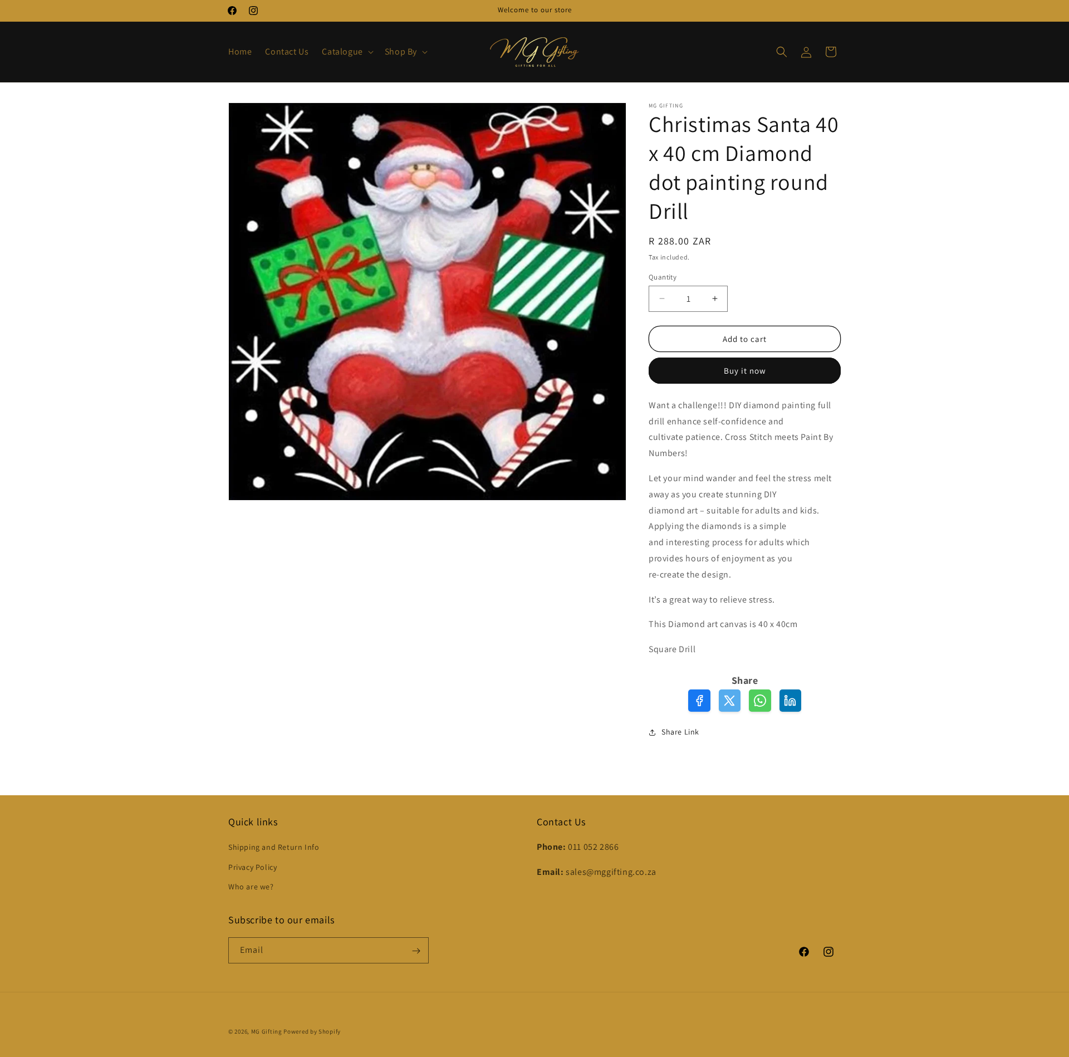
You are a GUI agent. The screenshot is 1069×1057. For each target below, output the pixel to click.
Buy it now (745, 370)
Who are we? (251, 887)
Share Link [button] (680, 732)
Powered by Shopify (312, 1031)
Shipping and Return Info (273, 848)
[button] (346, 52)
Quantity (662, 276)
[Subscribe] (416, 951)
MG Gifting (267, 1031)
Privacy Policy (252, 867)
